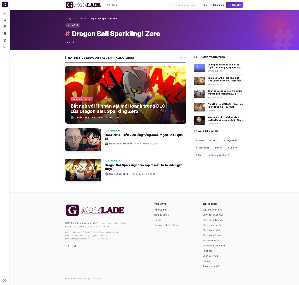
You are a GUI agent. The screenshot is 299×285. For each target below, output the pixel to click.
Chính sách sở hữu (212, 230)
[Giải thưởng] (5, 40)
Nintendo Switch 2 (219, 155)
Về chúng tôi (160, 209)
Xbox (218, 147)
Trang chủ (70, 18)
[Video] (5, 47)
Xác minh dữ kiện (211, 240)
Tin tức (157, 220)
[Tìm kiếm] (5, 19)
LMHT (214, 140)
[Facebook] (68, 246)
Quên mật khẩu (210, 256)
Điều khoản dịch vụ (212, 209)
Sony (199, 155)
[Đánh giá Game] (5, 26)
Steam (200, 140)
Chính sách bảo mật (213, 214)
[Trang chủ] (5, 13)
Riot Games (202, 147)
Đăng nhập (218, 5)
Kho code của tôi (211, 266)
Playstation (230, 140)
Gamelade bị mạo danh (214, 245)
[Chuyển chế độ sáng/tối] (205, 5)
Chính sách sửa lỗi (212, 225)
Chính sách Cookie (212, 235)
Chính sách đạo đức (213, 220)
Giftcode (207, 261)
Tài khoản (207, 250)
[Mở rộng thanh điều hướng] (5, 280)
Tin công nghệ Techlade (166, 225)
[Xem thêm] (5, 54)
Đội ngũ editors (161, 214)
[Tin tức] (5, 33)
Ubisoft (232, 147)
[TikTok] (75, 246)
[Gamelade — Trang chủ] (5, 4)
